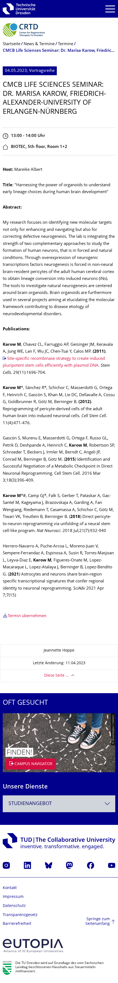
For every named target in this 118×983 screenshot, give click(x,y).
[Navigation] (110, 9)
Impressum (13, 897)
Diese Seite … (56, 675)
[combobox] (59, 803)
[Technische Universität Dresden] (19, 8)
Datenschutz (14, 906)
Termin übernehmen (27, 616)
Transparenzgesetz (20, 915)
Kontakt (10, 888)
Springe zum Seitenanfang (97, 921)
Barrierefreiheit (17, 924)
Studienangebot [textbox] (30, 803)
